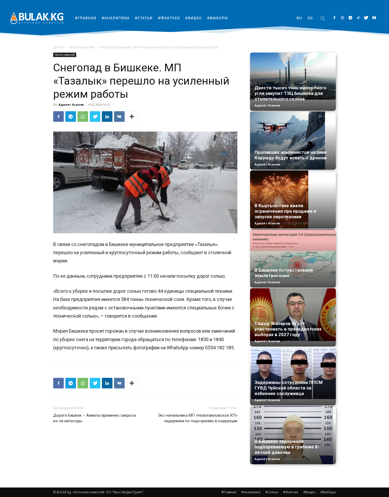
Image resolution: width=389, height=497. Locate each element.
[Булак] (36, 18)
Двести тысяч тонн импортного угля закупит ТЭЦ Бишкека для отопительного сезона (290, 93)
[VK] (119, 116)
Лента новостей (81, 47)
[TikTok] (358, 18)
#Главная (228, 492)
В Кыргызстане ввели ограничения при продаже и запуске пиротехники (285, 211)
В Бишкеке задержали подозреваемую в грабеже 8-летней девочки (287, 447)
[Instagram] (342, 18)
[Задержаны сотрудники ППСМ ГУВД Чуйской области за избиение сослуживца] (293, 373)
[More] (131, 116)
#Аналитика (250, 492)
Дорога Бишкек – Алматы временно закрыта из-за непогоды (94, 418)
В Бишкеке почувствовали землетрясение (284, 272)
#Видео (309, 492)
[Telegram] (350, 18)
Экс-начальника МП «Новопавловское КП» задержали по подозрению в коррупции (197, 418)
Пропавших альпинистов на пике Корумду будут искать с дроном (291, 155)
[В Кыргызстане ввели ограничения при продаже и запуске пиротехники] (293, 199)
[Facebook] (334, 18)
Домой (58, 47)
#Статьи (271, 492)
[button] (322, 18)
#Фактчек (290, 492)
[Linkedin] (107, 116)
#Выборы (328, 492)
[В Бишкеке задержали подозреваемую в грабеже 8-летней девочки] (293, 435)
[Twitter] (366, 18)
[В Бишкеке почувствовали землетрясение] (293, 253)
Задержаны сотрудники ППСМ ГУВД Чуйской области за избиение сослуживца (289, 388)
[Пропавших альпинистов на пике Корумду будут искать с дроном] (293, 141)
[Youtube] (374, 18)
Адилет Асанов (71, 104)
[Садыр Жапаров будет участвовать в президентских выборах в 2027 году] (293, 314)
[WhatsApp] (83, 116)
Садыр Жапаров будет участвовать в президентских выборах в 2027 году (288, 329)
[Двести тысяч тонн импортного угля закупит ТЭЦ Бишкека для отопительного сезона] (293, 76)
